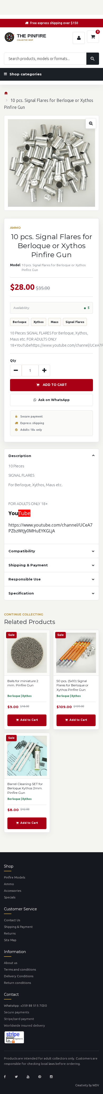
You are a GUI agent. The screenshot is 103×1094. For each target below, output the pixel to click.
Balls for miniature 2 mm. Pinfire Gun (22, 683)
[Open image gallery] (51, 162)
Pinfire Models (14, 877)
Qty (13, 360)
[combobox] (51, 59)
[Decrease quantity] (16, 370)
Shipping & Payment (18, 926)
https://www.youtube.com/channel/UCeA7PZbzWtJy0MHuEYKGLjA (50, 528)
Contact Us (12, 920)
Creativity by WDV (87, 1085)
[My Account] (79, 38)
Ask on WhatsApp (54, 400)
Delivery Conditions (18, 976)
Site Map (10, 940)
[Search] (92, 59)
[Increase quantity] (44, 370)
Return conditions (17, 982)
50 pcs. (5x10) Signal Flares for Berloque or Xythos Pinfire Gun (72, 685)
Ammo (9, 884)
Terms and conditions (20, 969)
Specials (9, 897)
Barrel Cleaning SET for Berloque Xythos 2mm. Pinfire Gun (25, 788)
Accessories (12, 890)
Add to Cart (55, 385)
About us (10, 962)
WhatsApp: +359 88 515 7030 (25, 1005)
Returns (10, 933)
